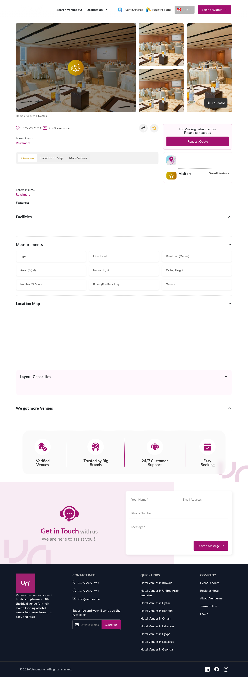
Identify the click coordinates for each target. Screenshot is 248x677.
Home (19, 115)
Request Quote (198, 141)
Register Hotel (209, 590)
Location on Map (51, 158)
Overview (27, 158)
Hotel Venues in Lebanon (157, 626)
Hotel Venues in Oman (155, 618)
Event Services (209, 583)
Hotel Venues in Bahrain (156, 610)
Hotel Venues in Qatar (155, 603)
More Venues (78, 158)
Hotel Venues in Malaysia (157, 641)
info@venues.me (59, 128)
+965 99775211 (31, 128)
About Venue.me (211, 598)
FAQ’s (204, 613)
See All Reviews (219, 173)
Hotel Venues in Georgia (156, 649)
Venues (30, 115)
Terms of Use (208, 606)
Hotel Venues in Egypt (155, 634)
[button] (97, 9)
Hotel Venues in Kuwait (156, 583)
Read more (23, 143)
